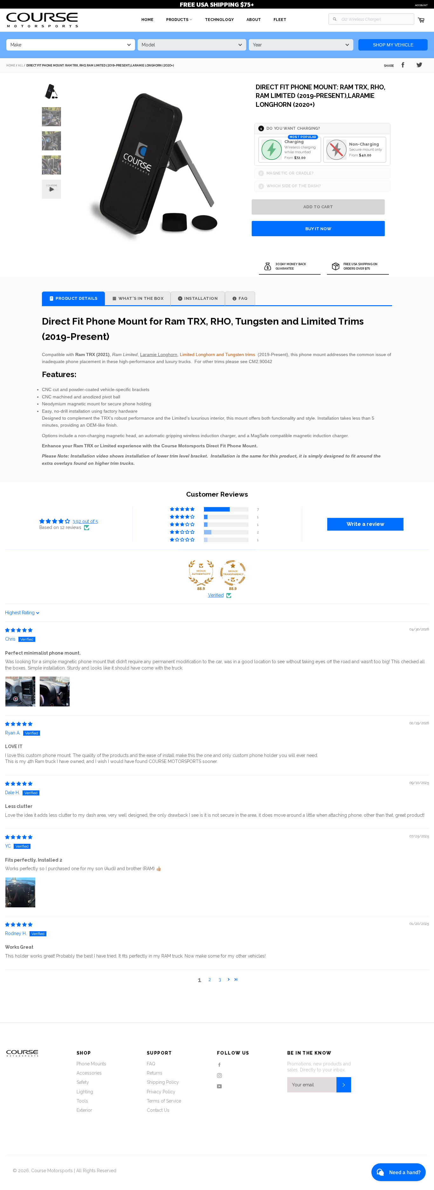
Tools (82, 1101)
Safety (83, 1082)
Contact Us (158, 1110)
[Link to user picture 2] (54, 691)
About (254, 19)
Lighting (85, 1091)
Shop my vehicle (393, 44)
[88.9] (201, 573)
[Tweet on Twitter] (419, 64)
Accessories (89, 1073)
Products (177, 19)
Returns (154, 1073)
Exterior (84, 1110)
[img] (18, 630)
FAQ (151, 1063)
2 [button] (209, 979)
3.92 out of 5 (85, 521)
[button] (182, 509)
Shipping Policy (163, 1082)
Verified (216, 595)
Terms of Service (164, 1101)
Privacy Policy (161, 1091)
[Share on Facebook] (403, 64)
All (20, 65)
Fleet (280, 19)
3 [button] (220, 979)
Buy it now (318, 228)
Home (147, 19)
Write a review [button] (365, 524)
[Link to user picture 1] (20, 691)
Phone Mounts (91, 1063)
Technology (219, 19)
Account (421, 5)
